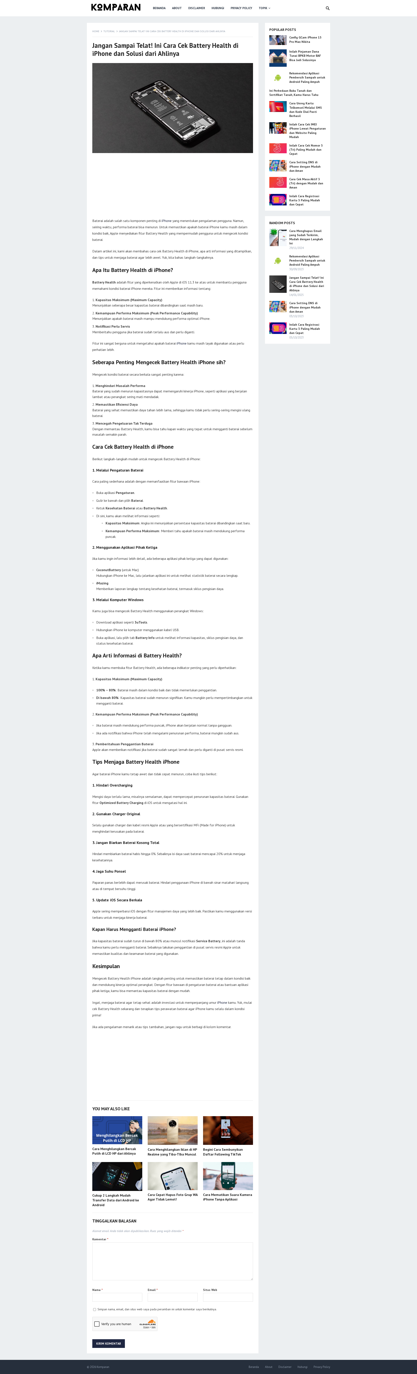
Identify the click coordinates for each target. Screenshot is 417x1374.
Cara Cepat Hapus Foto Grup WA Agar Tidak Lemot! (173, 1197)
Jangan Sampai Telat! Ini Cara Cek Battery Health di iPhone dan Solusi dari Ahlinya (306, 284)
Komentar (100, 1239)
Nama (97, 1290)
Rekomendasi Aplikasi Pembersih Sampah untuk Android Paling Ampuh (307, 77)
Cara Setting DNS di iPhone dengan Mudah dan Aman (305, 166)
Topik (263, 8)
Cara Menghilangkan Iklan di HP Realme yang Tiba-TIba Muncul (172, 1151)
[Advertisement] (172, 187)
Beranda (159, 8)
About (177, 8)
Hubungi (218, 8)
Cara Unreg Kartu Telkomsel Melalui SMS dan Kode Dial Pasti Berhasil (305, 109)
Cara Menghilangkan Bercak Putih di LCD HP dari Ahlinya (114, 1151)
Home (95, 31)
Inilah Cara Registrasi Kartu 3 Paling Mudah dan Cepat (304, 200)
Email (152, 1290)
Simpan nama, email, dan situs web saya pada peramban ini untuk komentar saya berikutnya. (157, 1309)
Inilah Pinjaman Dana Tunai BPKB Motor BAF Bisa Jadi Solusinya (305, 56)
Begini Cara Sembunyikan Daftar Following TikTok (223, 1151)
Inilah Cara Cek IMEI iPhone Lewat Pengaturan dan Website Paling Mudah (307, 130)
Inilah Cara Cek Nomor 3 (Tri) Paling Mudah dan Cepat (306, 149)
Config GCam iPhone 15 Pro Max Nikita (305, 39)
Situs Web (210, 1290)
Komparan (103, 1367)
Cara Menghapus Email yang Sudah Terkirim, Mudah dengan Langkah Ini (306, 237)
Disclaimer (196, 8)
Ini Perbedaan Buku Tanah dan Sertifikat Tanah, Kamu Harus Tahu (293, 93)
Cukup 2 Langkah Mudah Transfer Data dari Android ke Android (115, 1200)
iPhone (167, 220)
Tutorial (109, 31)
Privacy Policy (241, 8)
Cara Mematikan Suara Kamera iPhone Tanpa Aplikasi (227, 1197)
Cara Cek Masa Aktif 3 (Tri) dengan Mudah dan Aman (306, 183)
